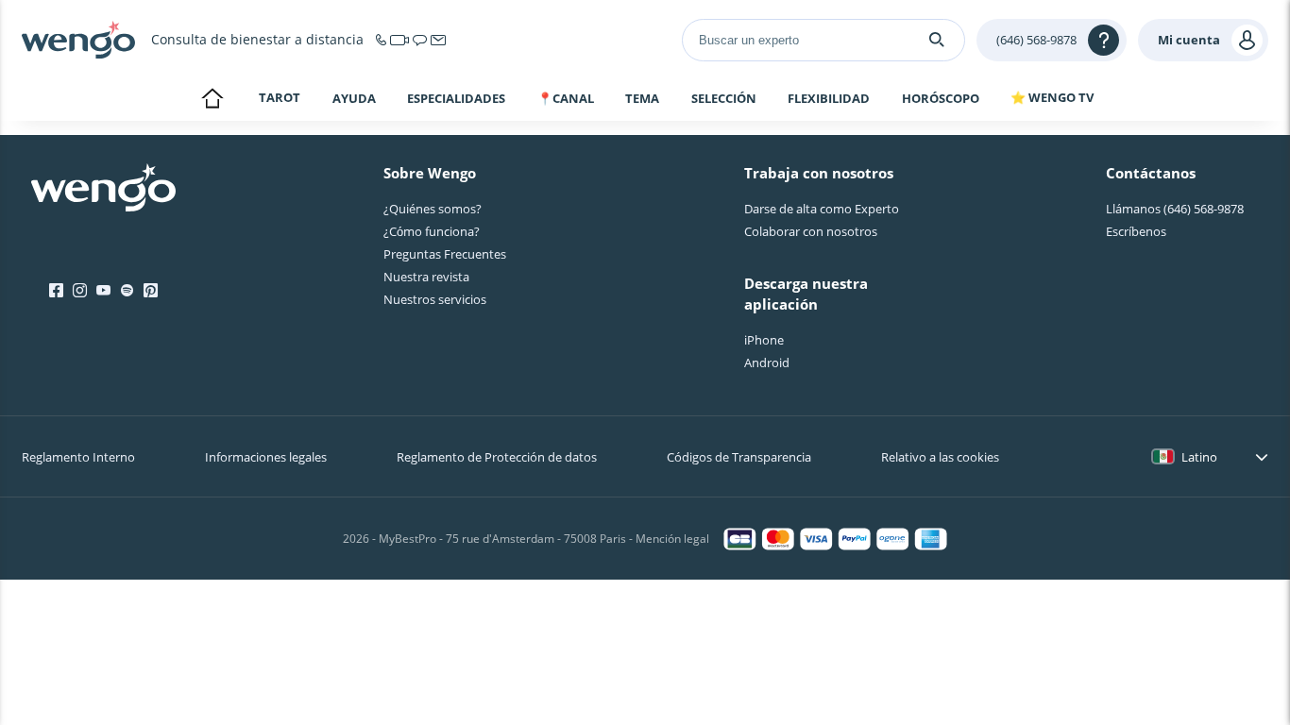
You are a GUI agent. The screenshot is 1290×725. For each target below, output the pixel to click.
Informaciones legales (266, 456)
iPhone (764, 339)
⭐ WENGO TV (1052, 97)
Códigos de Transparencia (739, 456)
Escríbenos (1136, 231)
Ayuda (354, 98)
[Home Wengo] (103, 189)
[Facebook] (56, 290)
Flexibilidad (829, 98)
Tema (642, 98)
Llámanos (1175, 208)
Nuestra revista (426, 276)
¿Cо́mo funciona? (431, 231)
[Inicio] (78, 40)
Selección (723, 98)
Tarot (279, 97)
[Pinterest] (151, 290)
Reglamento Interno (78, 456)
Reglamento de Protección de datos (497, 456)
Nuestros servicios (434, 299)
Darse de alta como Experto (821, 208)
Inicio (212, 100)
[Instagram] (80, 290)
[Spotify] (127, 290)
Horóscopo (940, 98)
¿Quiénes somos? (432, 208)
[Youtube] (103, 290)
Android (766, 362)
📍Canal (565, 98)
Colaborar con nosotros (810, 231)
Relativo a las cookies (940, 456)
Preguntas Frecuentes (444, 253)
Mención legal (672, 539)
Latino (1199, 456)
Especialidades (456, 98)
